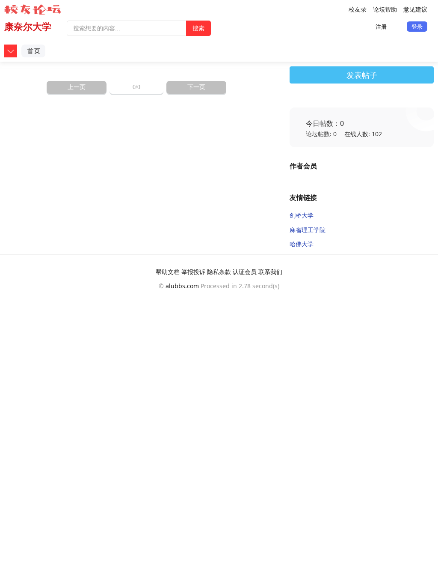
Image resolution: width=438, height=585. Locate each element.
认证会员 (245, 272)
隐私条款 (219, 272)
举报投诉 (193, 272)
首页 (34, 51)
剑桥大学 (302, 215)
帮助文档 (168, 272)
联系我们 (270, 272)
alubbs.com (182, 286)
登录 (417, 26)
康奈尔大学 (27, 26)
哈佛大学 (302, 244)
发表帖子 (361, 75)
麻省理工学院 (308, 230)
